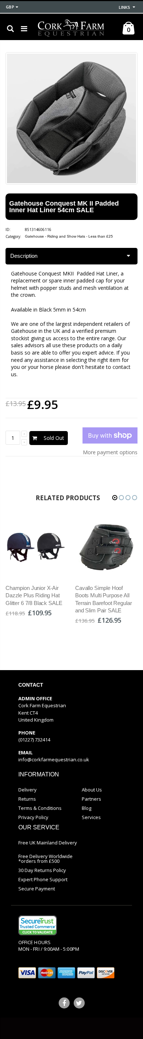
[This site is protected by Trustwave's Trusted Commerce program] (37, 925)
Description (23, 256)
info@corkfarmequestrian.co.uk (53, 759)
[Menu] (24, 28)
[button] (114, 497)
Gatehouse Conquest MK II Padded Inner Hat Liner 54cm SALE (64, 207)
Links (124, 7)
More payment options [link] (110, 452)
